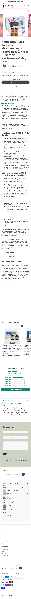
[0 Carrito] (25, 5)
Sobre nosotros (5, 549)
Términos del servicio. (12, 462)
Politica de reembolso (7, 533)
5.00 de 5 (20, 371)
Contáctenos (4, 543)
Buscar (3, 531)
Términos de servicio (6, 541)
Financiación (4, 555)
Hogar (3, 557)
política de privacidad (6, 535)
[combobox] (15, 9)
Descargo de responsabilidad (8, 539)
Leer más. (8, 248)
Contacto (3, 553)
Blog (2, 551)
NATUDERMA (13, 322)
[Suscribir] (23, 474)
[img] (5, 401)
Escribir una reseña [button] (15, 390)
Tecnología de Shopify (7, 595)
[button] (5, 103)
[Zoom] (24, 34)
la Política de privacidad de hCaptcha (17, 460)
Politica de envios (5, 537)
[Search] (28, 9)
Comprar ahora (15, 83)
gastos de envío (7, 75)
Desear (3, 559)
